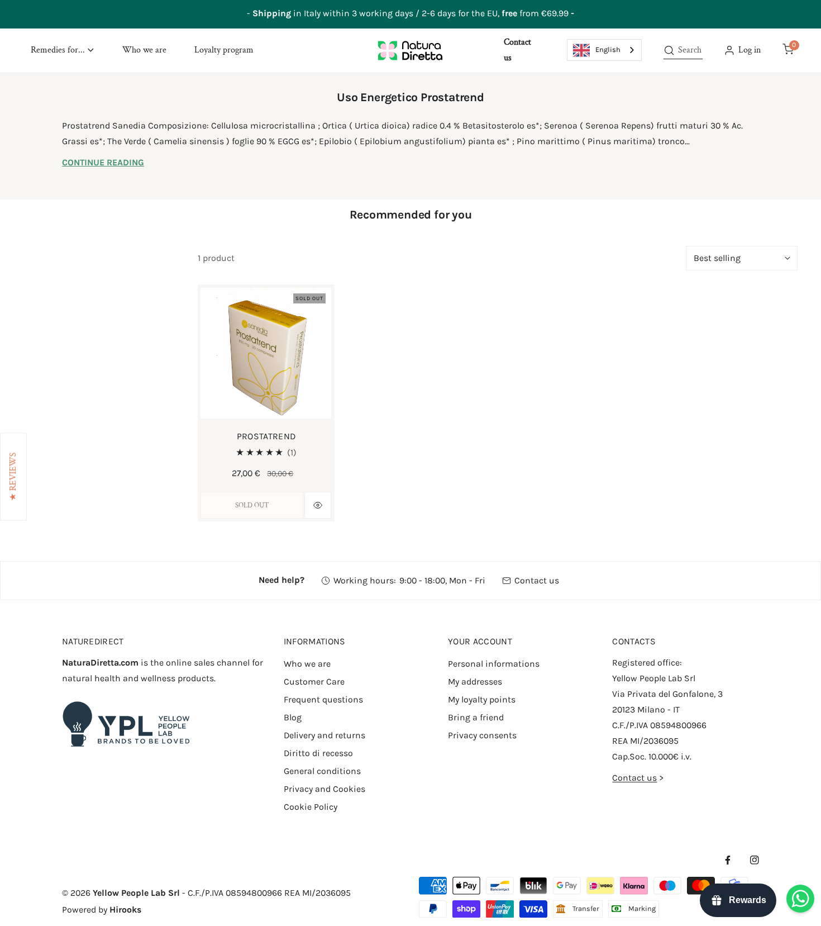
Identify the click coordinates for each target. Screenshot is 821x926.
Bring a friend (476, 717)
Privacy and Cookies (324, 788)
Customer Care (314, 681)
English (607, 49)
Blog (293, 717)
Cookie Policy (310, 806)
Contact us (536, 580)
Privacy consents (482, 735)
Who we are (307, 663)
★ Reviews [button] (13, 476)
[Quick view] (317, 505)
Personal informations (494, 663)
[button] (62, 50)
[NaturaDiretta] (410, 50)
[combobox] (604, 50)
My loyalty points (481, 699)
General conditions (322, 771)
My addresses (475, 681)
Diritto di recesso (318, 753)
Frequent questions (323, 699)
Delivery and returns (324, 735)
